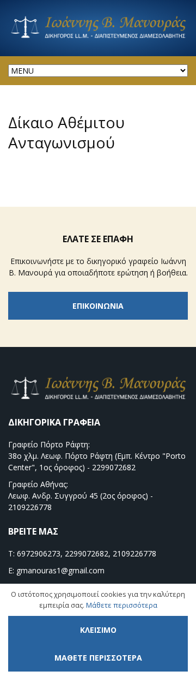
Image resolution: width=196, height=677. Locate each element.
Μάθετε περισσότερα (121, 605)
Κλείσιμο (98, 630)
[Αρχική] (98, 37)
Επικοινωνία (98, 306)
